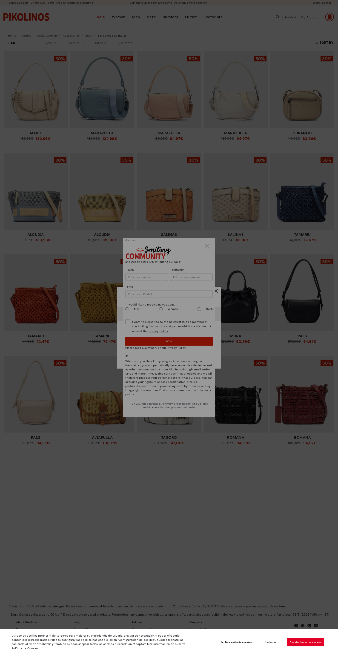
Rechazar (270, 642)
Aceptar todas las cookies (306, 642)
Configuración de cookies (236, 642)
